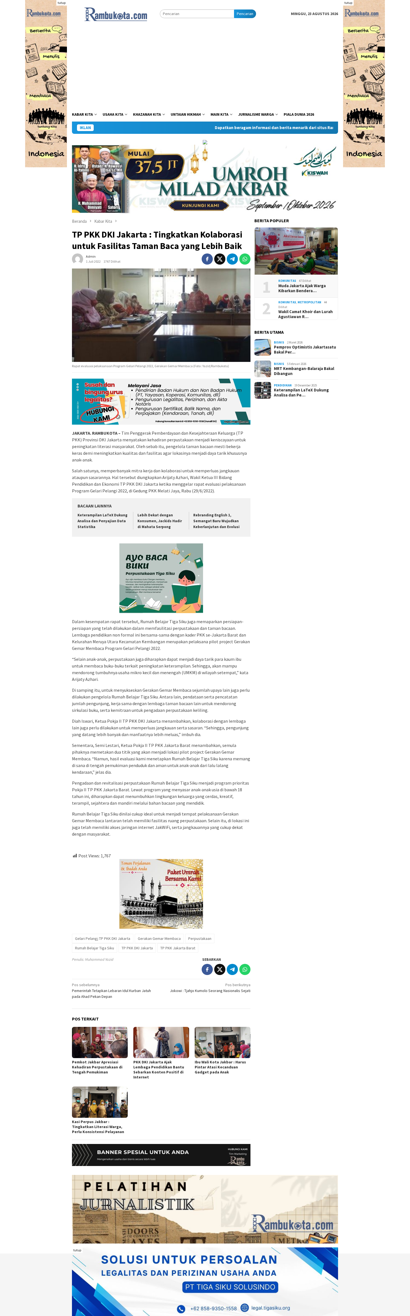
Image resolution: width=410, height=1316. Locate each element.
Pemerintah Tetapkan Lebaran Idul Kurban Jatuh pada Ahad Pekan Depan (111, 990)
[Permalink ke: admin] (77, 258)
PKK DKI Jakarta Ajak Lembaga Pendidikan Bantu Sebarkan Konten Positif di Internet (158, 1069)
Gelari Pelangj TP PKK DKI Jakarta (102, 938)
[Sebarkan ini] (207, 259)
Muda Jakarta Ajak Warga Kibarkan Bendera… (302, 288)
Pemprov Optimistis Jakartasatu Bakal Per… (305, 350)
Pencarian (245, 13)
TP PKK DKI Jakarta (137, 947)
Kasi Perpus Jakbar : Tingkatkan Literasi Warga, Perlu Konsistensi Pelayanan (98, 1126)
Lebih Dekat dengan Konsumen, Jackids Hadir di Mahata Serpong (160, 521)
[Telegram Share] (232, 259)
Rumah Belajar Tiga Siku (94, 947)
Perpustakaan (199, 938)
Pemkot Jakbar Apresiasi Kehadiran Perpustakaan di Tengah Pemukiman (97, 1067)
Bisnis (279, 342)
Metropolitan (309, 302)
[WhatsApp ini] (244, 259)
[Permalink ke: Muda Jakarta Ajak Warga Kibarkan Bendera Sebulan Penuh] (296, 251)
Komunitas (287, 281)
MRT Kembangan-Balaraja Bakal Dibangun (304, 371)
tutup (62, 3)
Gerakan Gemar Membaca (159, 938)
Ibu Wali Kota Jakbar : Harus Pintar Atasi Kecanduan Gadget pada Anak (220, 1067)
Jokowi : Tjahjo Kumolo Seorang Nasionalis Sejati (210, 987)
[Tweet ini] (219, 259)
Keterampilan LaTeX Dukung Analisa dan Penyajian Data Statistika (102, 521)
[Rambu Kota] (116, 13)
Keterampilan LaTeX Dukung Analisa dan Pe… (301, 393)
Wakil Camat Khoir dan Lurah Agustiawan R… (305, 314)
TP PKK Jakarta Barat (177, 947)
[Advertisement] (205, 65)
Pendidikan (283, 385)
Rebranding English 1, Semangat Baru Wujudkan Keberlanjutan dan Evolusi (216, 521)
